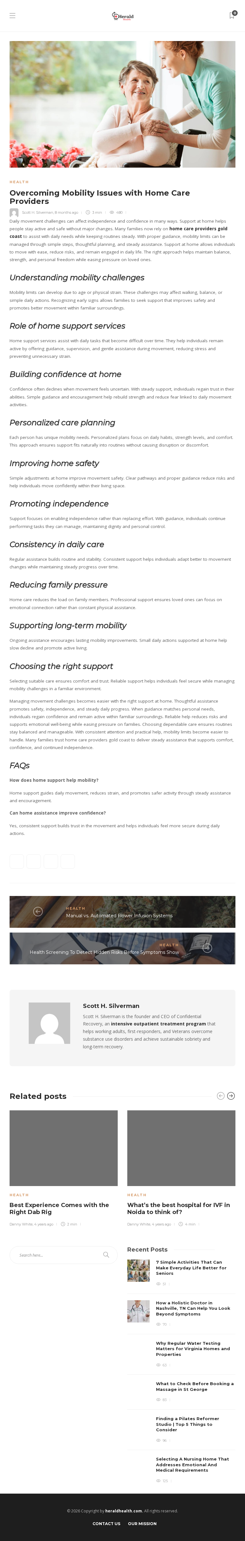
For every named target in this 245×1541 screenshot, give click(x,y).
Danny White (21, 1224)
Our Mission (142, 1523)
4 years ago (43, 1224)
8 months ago (66, 212)
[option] (63, 1167)
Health (19, 182)
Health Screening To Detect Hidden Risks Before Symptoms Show (104, 952)
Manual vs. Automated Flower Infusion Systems (119, 916)
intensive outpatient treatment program (158, 1024)
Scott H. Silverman (37, 212)
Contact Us (106, 1523)
